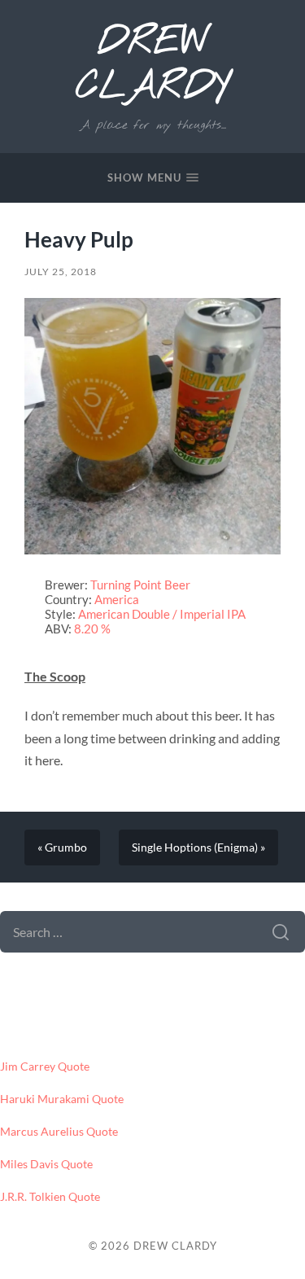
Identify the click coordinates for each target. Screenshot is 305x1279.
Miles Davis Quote (46, 1164)
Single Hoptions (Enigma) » (198, 847)
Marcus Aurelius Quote (59, 1131)
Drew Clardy (152, 65)
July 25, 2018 (60, 271)
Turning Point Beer (140, 584)
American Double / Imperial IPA (162, 614)
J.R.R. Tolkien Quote (50, 1196)
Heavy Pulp (78, 239)
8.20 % (92, 628)
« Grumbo (62, 847)
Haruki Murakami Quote (62, 1099)
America (116, 599)
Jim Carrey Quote (44, 1066)
